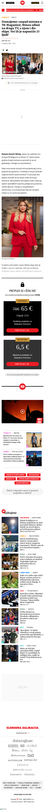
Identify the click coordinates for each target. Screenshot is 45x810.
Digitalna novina (21, 787)
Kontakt (35, 785)
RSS (31, 787)
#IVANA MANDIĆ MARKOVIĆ (29, 479)
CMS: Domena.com (28, 801)
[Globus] (31, 745)
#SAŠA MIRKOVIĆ (22, 483)
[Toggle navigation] (2, 2)
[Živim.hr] (16, 750)
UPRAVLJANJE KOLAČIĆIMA (22, 794)
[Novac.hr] (30, 760)
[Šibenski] (29, 774)
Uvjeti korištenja (9, 783)
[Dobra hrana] (18, 755)
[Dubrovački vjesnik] (22, 769)
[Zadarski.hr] (16, 774)
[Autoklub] (15, 760)
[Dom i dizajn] (30, 755)
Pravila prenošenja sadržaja (28, 783)
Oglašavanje (8, 787)
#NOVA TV (10, 479)
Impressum (25, 785)
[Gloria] (24, 750)
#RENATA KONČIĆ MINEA (15, 475)
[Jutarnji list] (22, 741)
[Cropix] (23, 765)
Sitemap (38, 787)
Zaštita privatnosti (11, 785)
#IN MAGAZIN (34, 475)
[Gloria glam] (31, 750)
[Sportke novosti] (22, 745)
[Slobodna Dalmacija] (22, 3)
